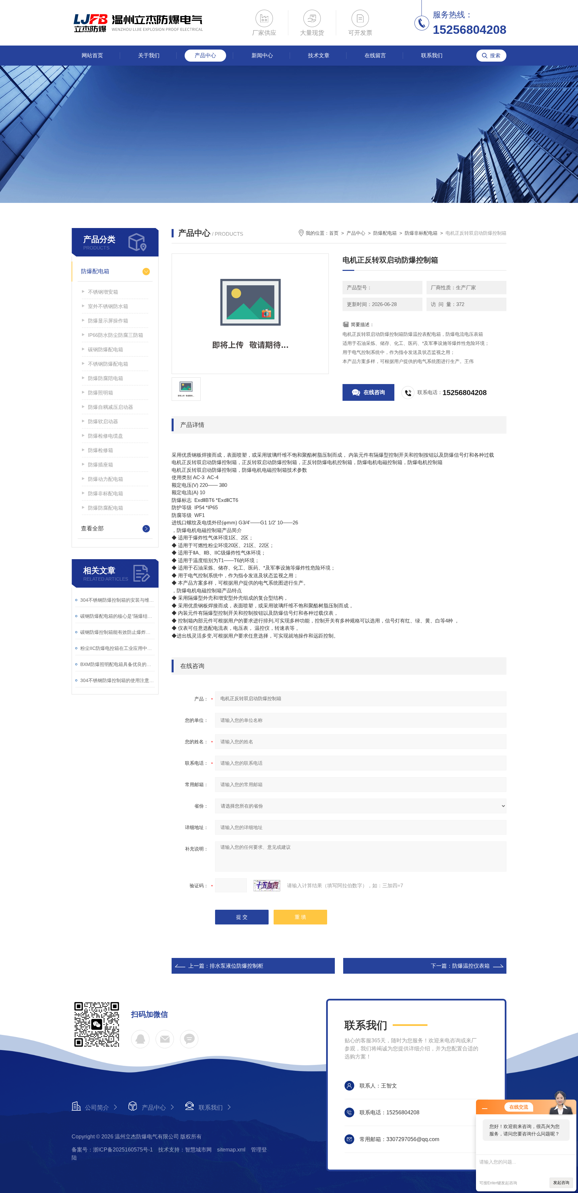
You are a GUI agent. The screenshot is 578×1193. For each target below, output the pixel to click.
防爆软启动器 (103, 421)
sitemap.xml (231, 1149)
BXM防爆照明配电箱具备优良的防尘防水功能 (117, 664)
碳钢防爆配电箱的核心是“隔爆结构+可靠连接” (117, 616)
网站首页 (92, 55)
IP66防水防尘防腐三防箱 (115, 335)
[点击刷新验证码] (267, 885)
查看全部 (92, 528)
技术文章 (318, 55)
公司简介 (97, 1107)
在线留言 (375, 55)
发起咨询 (561, 1182)
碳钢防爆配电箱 (105, 349)
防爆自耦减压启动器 (110, 407)
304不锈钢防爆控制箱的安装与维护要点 (117, 600)
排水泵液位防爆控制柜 (236, 966)
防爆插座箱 (100, 464)
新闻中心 (262, 55)
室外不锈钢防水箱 (108, 306)
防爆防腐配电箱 (105, 508)
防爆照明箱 (100, 392)
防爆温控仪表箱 (471, 966)
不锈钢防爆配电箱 (108, 364)
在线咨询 (374, 392)
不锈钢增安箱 (103, 292)
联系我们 (432, 55)
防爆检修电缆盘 (105, 436)
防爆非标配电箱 (105, 493)
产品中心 (205, 55)
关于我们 (149, 55)
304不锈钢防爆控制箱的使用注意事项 (117, 680)
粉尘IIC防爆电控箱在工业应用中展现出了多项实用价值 (117, 648)
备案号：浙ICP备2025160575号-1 (112, 1149)
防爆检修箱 (100, 450)
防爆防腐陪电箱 (105, 378)
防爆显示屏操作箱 (108, 320)
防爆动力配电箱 (105, 479)
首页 (334, 233)
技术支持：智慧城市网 (185, 1149)
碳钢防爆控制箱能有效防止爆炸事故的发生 (117, 632)
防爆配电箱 (95, 271)
